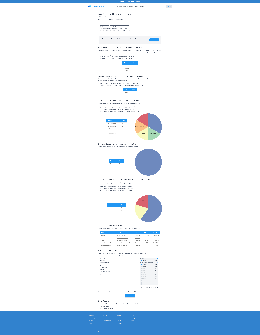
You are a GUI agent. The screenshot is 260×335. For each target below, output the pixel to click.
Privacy (133, 318)
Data (124, 6)
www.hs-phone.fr (121, 235)
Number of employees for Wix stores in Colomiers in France (115, 30)
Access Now (154, 40)
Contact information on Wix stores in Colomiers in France (115, 26)
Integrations (130, 6)
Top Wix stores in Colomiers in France (110, 34)
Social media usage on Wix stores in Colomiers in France (114, 25)
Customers (120, 323)
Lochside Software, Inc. (95, 331)
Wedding (109, 128)
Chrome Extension (135, 1)
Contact (142, 6)
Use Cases (119, 6)
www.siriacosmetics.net (123, 240)
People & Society (111, 123)
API (90, 326)
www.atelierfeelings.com (123, 245)
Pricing (136, 6)
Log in (169, 6)
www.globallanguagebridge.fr (124, 243)
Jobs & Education (111, 126)
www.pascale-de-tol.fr (122, 238)
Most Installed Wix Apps (106, 308)
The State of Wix (104, 306)
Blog (118, 326)
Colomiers (137, 235)
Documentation (107, 320)
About (118, 318)
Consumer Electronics (113, 131)
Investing (91, 320)
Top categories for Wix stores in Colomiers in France (113, 28)
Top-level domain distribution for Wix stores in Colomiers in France (117, 32)
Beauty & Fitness (111, 133)
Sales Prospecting (93, 318)
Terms (132, 320)
